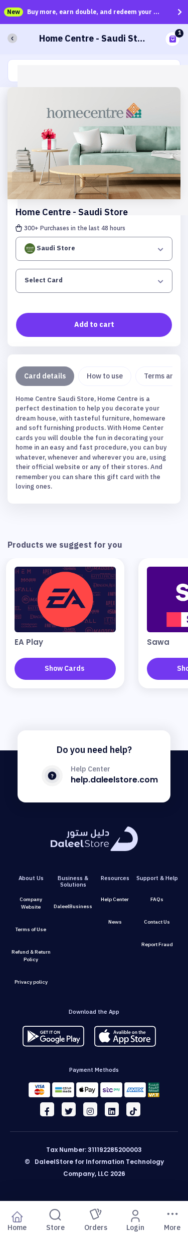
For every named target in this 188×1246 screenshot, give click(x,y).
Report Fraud (157, 944)
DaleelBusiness (73, 906)
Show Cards (64, 668)
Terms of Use (31, 929)
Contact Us (157, 922)
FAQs (156, 899)
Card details (45, 376)
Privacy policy (31, 982)
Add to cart (94, 324)
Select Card (44, 280)
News (115, 922)
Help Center (115, 899)
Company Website (31, 903)
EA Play (29, 642)
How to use (105, 376)
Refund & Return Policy (31, 955)
